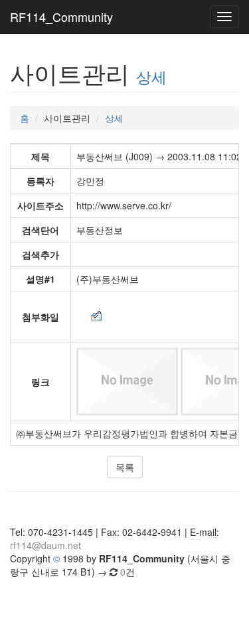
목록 (125, 467)
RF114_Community (61, 16)
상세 (151, 76)
